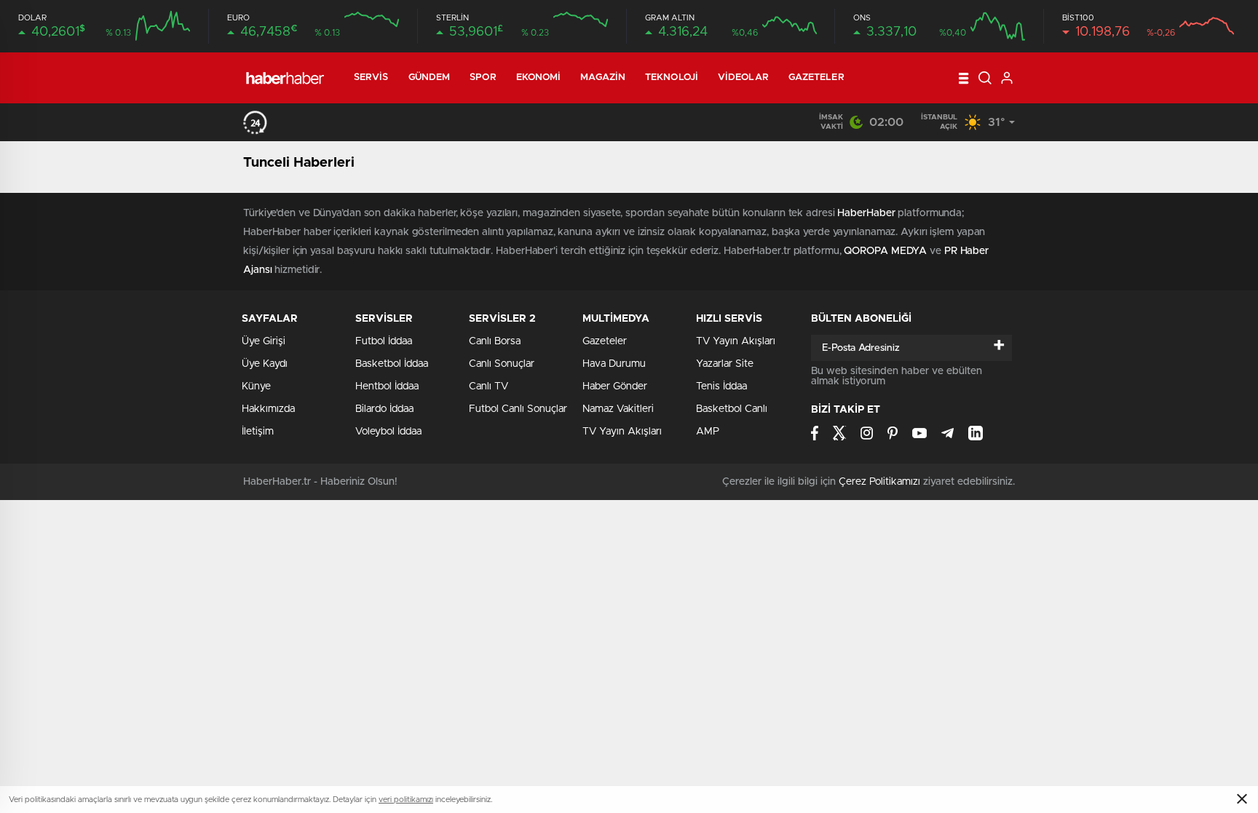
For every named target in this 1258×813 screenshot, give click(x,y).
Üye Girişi (263, 341)
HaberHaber (866, 213)
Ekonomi (538, 77)
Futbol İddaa (383, 341)
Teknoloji (671, 77)
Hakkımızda (268, 409)
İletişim (258, 432)
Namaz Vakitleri (618, 409)
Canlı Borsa (495, 341)
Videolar (743, 77)
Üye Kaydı (265, 364)
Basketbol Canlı (731, 409)
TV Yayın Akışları (622, 432)
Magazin (602, 77)
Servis (371, 77)
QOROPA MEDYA (885, 251)
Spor (483, 77)
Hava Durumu (614, 364)
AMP (707, 432)
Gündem (429, 77)
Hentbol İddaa (387, 386)
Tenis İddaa (721, 386)
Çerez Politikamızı (879, 482)
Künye (256, 386)
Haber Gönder (614, 386)
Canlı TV (488, 386)
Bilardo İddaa (384, 409)
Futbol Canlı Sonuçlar (518, 409)
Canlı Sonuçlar (501, 364)
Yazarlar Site (724, 364)
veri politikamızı (406, 800)
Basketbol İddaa (391, 364)
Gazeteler (816, 77)
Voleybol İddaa (388, 432)
